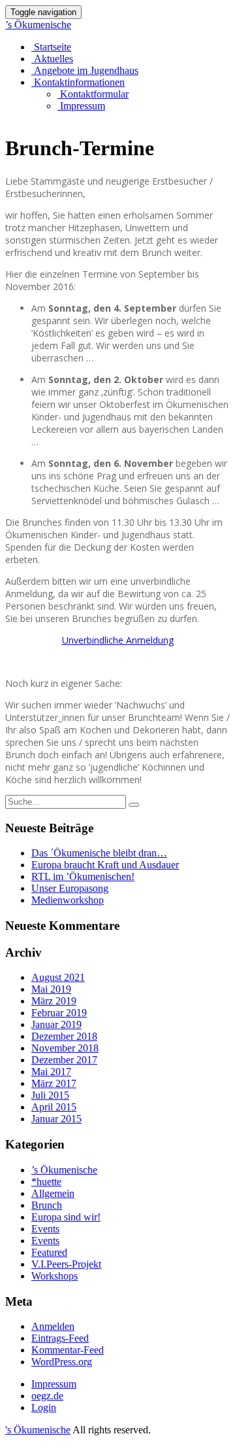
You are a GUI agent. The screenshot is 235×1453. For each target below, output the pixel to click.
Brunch (46, 1205)
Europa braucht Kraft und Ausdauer (105, 864)
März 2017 (53, 1083)
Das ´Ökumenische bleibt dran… (99, 852)
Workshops (54, 1275)
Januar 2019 (56, 1024)
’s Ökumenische (38, 24)
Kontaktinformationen (78, 82)
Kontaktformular (93, 94)
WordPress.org (61, 1361)
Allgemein (52, 1193)
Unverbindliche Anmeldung (118, 640)
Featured (49, 1252)
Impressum (81, 105)
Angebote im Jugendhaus (84, 70)
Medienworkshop (67, 900)
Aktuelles (52, 58)
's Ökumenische (37, 1429)
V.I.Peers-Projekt (66, 1264)
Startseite (51, 46)
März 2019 (53, 1000)
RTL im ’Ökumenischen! (82, 876)
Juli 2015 (50, 1095)
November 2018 (65, 1048)
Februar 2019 (59, 1012)
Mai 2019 (51, 989)
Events (45, 1228)
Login (43, 1407)
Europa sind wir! (66, 1217)
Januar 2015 (56, 1118)
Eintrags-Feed (60, 1338)
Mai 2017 (51, 1071)
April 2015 (53, 1107)
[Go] (134, 805)
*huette (46, 1181)
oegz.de (47, 1395)
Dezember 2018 (64, 1036)
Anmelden (52, 1326)
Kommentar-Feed (67, 1349)
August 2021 (58, 977)
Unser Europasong (69, 888)
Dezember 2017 (64, 1059)
